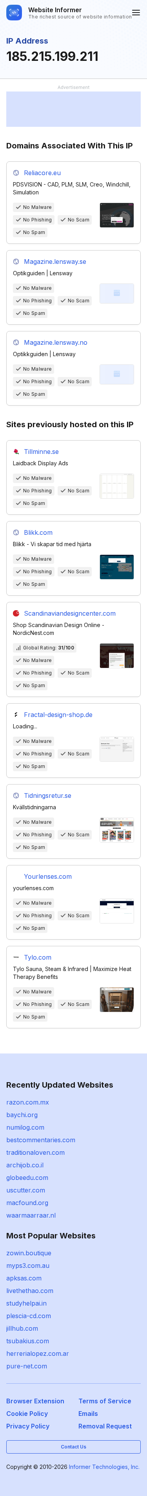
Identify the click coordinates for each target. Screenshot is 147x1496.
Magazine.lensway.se (55, 261)
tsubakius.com (27, 1341)
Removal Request (105, 1426)
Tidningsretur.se (47, 795)
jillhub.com (22, 1328)
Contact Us (73, 1447)
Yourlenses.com (48, 876)
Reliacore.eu (42, 173)
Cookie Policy (27, 1413)
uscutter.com (25, 1190)
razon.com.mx (27, 1102)
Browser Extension (35, 1401)
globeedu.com (27, 1177)
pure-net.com (26, 1366)
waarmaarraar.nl (31, 1215)
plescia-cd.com (28, 1316)
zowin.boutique (28, 1253)
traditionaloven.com (35, 1152)
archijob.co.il (25, 1165)
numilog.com (25, 1127)
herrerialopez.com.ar (37, 1353)
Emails (88, 1413)
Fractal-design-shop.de (58, 715)
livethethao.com (29, 1291)
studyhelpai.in (26, 1303)
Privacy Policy (27, 1426)
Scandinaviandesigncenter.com (70, 613)
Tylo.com (37, 957)
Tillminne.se (41, 451)
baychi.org (22, 1115)
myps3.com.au (27, 1265)
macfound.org (27, 1203)
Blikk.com (38, 532)
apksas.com (24, 1278)
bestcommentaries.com (40, 1140)
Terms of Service (104, 1401)
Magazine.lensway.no (55, 342)
